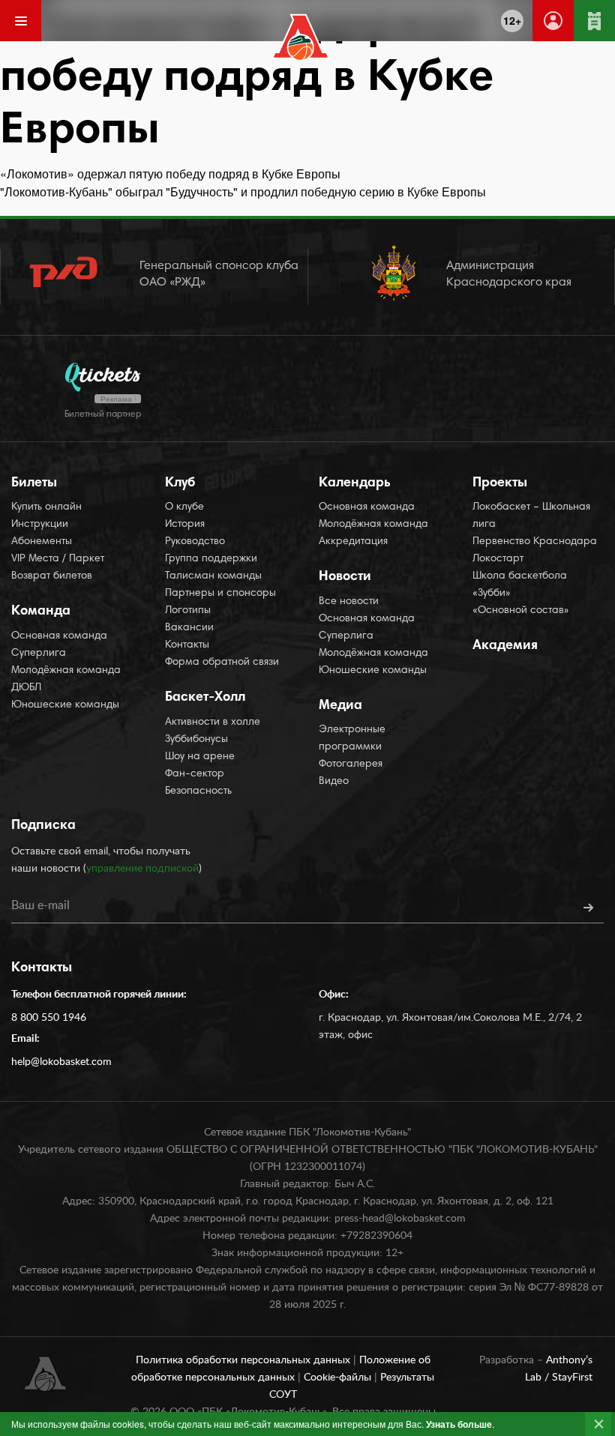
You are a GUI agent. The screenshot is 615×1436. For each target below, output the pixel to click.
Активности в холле (212, 722)
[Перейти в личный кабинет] (553, 20)
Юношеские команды (65, 705)
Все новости (349, 602)
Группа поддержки (211, 559)
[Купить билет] (594, 20)
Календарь (355, 483)
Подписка (43, 826)
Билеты (34, 483)
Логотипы (188, 611)
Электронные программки (352, 738)
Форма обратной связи (222, 662)
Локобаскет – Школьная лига (531, 516)
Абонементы (41, 542)
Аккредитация (353, 542)
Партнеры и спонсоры (220, 593)
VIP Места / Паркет (57, 559)
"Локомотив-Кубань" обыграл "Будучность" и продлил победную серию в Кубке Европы (243, 191)
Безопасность (198, 791)
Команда (40, 611)
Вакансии (189, 628)
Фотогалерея (350, 764)
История (185, 524)
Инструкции (39, 524)
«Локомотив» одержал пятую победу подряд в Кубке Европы (170, 173)
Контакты (187, 645)
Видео (334, 781)
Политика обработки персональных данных (244, 1360)
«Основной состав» (520, 611)
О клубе (184, 507)
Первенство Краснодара (534, 542)
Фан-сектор (194, 774)
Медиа (340, 706)
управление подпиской (142, 868)
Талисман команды (213, 576)
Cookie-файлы (339, 1377)
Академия (505, 646)
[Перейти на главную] (301, 37)
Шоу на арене (200, 757)
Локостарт (498, 559)
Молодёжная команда (66, 671)
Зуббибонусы (196, 739)
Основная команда (59, 636)
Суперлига (38, 653)
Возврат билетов (51, 576)
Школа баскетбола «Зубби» (519, 585)
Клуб (180, 483)
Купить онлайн (46, 507)
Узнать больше (459, 1424)
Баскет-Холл (205, 698)
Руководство (195, 542)
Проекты (499, 483)
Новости (345, 577)
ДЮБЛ (26, 688)
